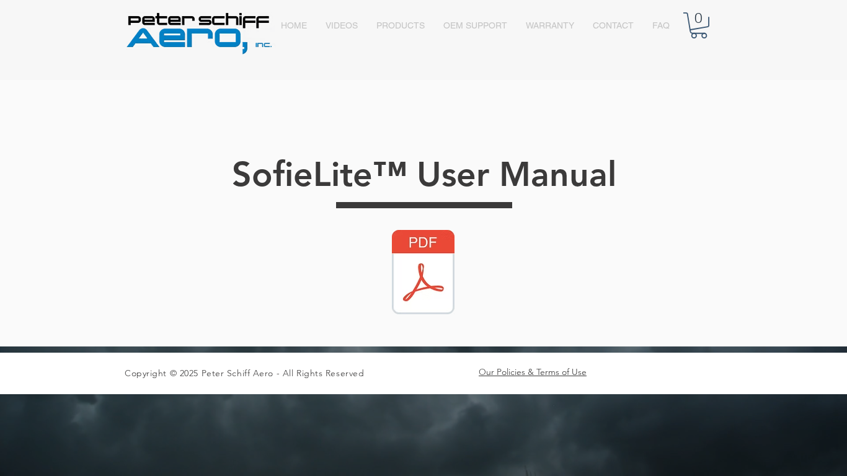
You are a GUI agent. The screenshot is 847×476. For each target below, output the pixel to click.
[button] (698, 25)
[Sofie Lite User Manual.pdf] (423, 273)
